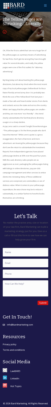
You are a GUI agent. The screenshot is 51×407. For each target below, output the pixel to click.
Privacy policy (9, 344)
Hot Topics (15, 386)
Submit (43, 302)
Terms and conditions (14, 349)
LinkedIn (14, 378)
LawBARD (15, 370)
